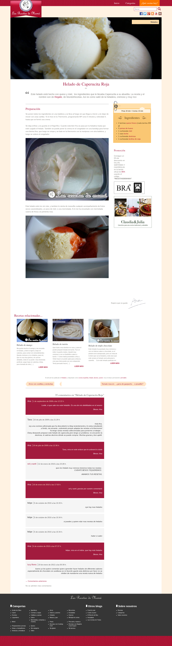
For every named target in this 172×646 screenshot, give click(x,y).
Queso (33, 626)
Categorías (130, 3)
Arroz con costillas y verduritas (41, 384)
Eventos (14, 615)
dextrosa (132, 136)
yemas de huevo (126, 128)
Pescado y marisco (74, 621)
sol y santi (31, 464)
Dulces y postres (55, 612)
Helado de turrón (60, 344)
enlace (80, 449)
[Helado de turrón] (68, 330)
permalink (123, 378)
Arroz (51, 610)
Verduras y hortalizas (18, 630)
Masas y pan (54, 617)
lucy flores (32, 565)
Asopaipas (91, 617)
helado (91, 378)
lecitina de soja (135, 139)
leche (126, 134)
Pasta (51, 621)
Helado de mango (24, 345)
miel (130, 131)
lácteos (96, 378)
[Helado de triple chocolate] (104, 331)
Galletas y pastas (36, 615)
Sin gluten (53, 628)
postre (101, 378)
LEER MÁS (43, 367)
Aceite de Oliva (16, 610)
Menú (13, 621)
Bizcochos (72, 610)
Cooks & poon (92, 612)
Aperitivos (34, 610)
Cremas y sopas (36, 612)
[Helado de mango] (32, 330)
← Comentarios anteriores (36, 581)
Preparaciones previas (19, 626)
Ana (29, 401)
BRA (123, 172)
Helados (154, 22)
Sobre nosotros (122, 615)
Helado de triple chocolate (100, 345)
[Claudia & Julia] (133, 227)
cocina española (83, 378)
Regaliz (58, 97)
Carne (14, 612)
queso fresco (131, 123)
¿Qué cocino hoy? (149, 3)
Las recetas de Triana (94, 620)
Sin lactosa (72, 628)
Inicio (116, 3)
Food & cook (91, 610)
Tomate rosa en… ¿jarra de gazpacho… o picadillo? (122, 384)
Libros (33, 617)
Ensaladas (72, 612)
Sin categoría (35, 628)
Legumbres (15, 617)
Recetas (120, 610)
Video (32, 630)
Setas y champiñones (18, 628)
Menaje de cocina (74, 617)
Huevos (71, 615)
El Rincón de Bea (93, 615)
